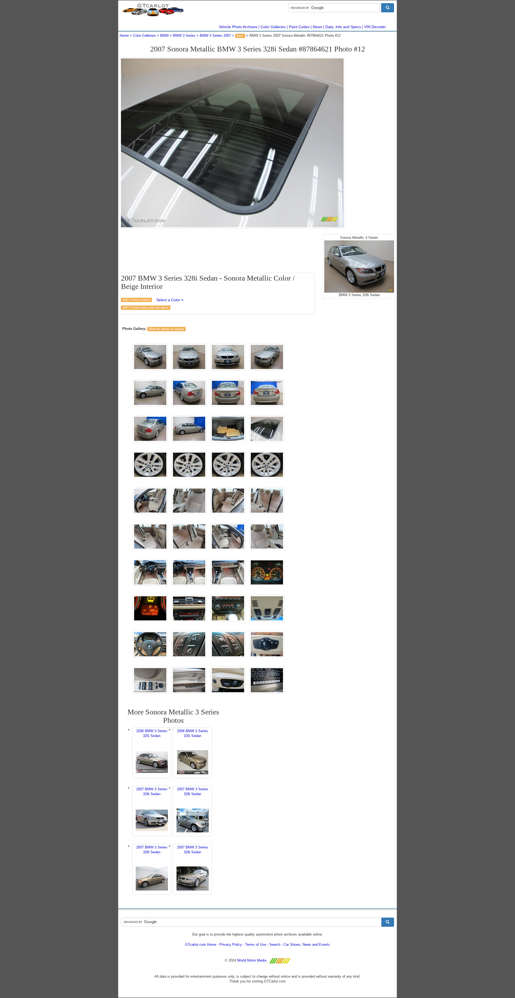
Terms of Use (255, 945)
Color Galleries (273, 27)
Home (124, 35)
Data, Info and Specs (343, 27)
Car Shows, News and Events (307, 945)
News (317, 27)
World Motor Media (251, 960)
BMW (164, 35)
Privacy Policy (230, 945)
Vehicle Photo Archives (238, 27)
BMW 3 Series (184, 35)
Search (274, 945)
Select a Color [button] (168, 300)
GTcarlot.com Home (200, 945)
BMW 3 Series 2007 (215, 35)
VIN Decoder (375, 27)
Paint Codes (299, 27)
